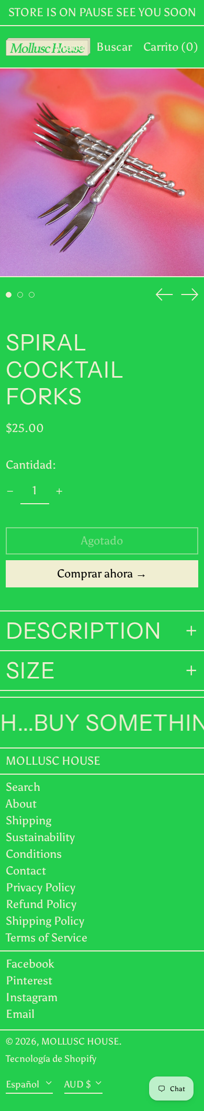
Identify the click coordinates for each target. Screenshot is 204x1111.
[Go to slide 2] (20, 295)
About (21, 804)
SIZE (30, 670)
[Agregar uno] (59, 491)
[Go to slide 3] (32, 295)
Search (23, 787)
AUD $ (77, 1084)
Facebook (30, 964)
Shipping (28, 820)
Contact (26, 871)
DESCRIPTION (84, 630)
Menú (70, 47)
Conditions (34, 854)
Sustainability (40, 837)
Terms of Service (46, 938)
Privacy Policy (40, 887)
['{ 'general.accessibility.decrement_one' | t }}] (10, 491)
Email (20, 1014)
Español (23, 1084)
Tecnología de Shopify (51, 1058)
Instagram (32, 997)
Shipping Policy (45, 921)
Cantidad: (31, 465)
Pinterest (29, 981)
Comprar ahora (95, 573)
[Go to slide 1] (9, 295)
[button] (114, 47)
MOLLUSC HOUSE (53, 761)
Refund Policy (41, 904)
